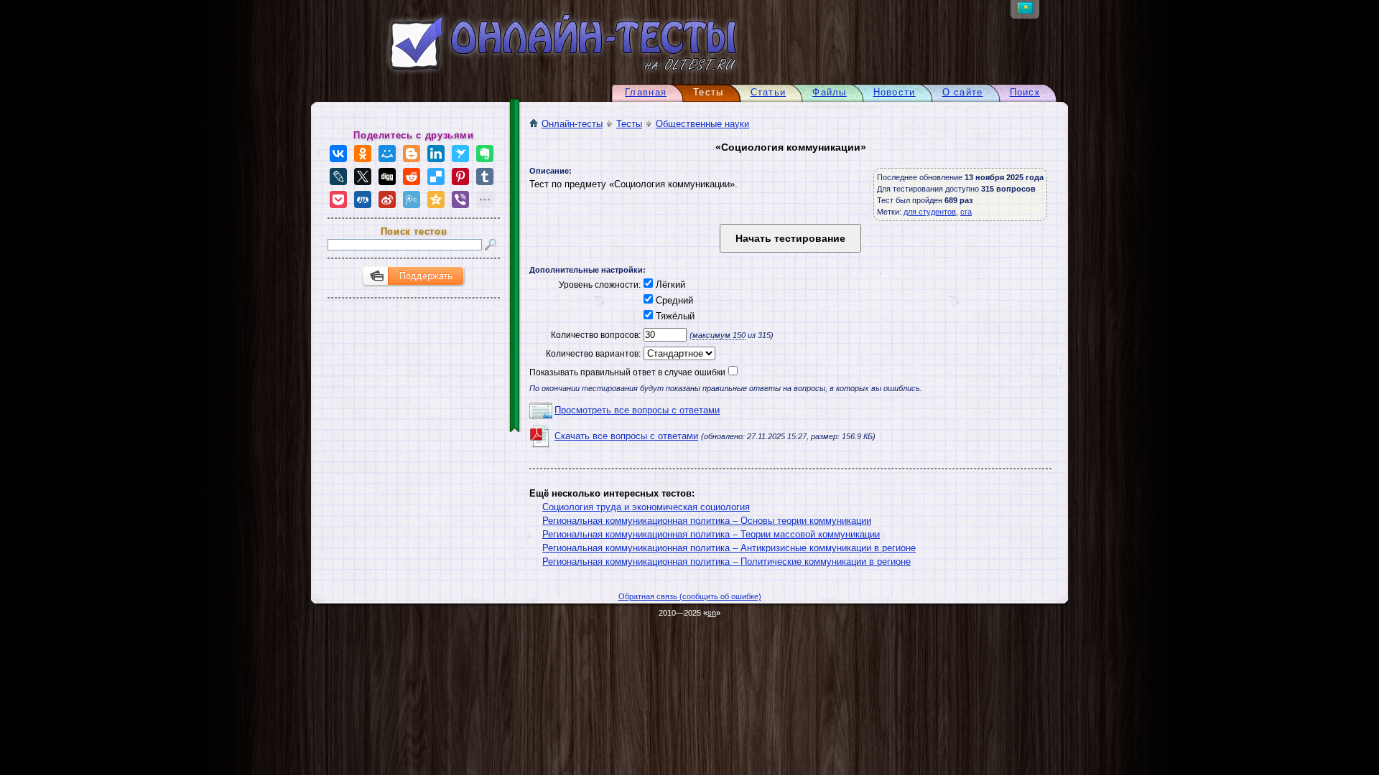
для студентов (930, 211)
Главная (646, 92)
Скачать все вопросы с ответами (626, 436)
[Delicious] (436, 176)
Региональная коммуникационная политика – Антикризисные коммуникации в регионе (729, 547)
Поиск (1025, 92)
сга (966, 211)
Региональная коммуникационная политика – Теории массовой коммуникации (711, 534)
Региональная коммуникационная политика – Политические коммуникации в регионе (726, 561)
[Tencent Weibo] (411, 199)
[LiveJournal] (338, 176)
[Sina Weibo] (387, 199)
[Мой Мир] (387, 153)
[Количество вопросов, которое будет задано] (664, 334)
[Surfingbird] (460, 153)
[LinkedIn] (436, 153)
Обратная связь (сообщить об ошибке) (689, 596)
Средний (673, 300)
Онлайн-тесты (572, 123)
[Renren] (362, 199)
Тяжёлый (674, 316)
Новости (894, 92)
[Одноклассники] (362, 153)
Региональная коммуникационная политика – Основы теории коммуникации (706, 520)
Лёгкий (669, 284)
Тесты (629, 123)
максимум (719, 335)
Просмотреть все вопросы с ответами (637, 410)
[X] (362, 176)
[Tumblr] (484, 176)
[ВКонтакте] (338, 153)
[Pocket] (338, 199)
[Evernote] (484, 153)
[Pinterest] (460, 176)
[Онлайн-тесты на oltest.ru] (537, 73)
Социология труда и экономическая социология (646, 507)
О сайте (962, 92)
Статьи (768, 92)
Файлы (829, 92)
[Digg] (387, 176)
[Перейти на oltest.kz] (1025, 10)
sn (711, 613)
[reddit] (411, 176)
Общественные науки (702, 123)
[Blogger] (411, 153)
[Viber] (460, 199)
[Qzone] (436, 199)
